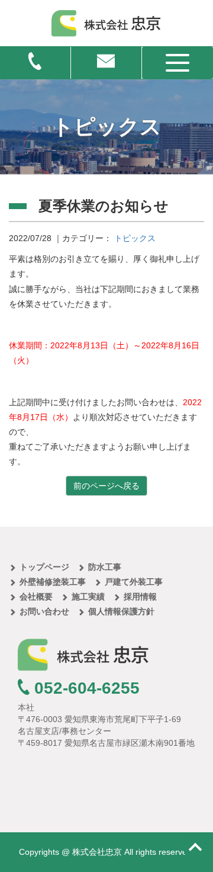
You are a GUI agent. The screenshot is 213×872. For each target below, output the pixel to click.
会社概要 (36, 596)
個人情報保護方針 (121, 611)
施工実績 (88, 596)
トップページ (44, 567)
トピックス (135, 238)
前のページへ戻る (106, 485)
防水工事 (104, 567)
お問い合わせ (44, 611)
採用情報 (140, 596)
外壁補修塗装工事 (53, 581)
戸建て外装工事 (134, 581)
